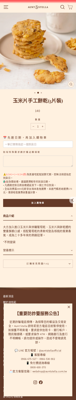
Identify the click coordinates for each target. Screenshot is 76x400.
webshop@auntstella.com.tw (49, 371)
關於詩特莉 (9, 302)
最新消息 (8, 296)
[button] (38, 216)
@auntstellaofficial (50, 350)
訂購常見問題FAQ (38, 263)
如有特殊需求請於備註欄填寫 (21, 152)
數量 (38, 119)
